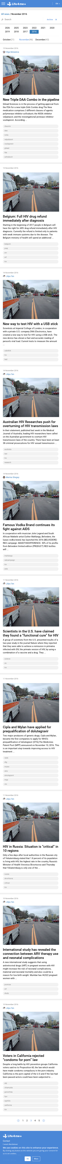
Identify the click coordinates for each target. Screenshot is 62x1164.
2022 (34, 28)
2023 (25, 28)
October (8, 39)
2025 (16, 28)
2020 (52, 28)
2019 (7, 31)
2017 (25, 31)
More (36, 1158)
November (26, 39)
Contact (6, 1140)
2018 (16, 31)
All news (5, 14)
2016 (34, 31)
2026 (7, 28)
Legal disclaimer (10, 1144)
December (42, 39)
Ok (28, 1158)
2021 (43, 28)
